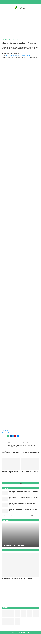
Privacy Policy (19, 1)
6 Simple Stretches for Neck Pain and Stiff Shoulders (14, 426)
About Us (31, 1)
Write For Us (14, 1)
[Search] (38, 21)
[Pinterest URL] (5, 614)
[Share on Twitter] (13, 436)
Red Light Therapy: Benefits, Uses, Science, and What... (30, 472)
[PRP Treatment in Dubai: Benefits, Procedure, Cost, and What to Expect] (11, 464)
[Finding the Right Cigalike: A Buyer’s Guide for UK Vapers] (20, 535)
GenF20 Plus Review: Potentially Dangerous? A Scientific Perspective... (18, 578)
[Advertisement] (20, 30)
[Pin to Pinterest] (15, 436)
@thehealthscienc (20, 626)
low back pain (9, 432)
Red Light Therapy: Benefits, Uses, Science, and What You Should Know (23, 497)
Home (4, 1)
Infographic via (5, 430)
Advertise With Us (8, 1)
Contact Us (36, 1)
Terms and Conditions (26, 1)
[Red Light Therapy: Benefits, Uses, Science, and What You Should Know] (30, 464)
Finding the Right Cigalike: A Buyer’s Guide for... (14, 545)
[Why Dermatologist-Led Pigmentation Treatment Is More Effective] (5, 505)
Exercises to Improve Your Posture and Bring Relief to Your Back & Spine (18, 55)
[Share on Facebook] (11, 436)
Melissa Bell (8, 44)
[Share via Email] (18, 436)
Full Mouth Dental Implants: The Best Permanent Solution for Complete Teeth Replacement (23, 510)
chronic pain (4, 432)
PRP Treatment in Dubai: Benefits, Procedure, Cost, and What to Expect (23, 491)
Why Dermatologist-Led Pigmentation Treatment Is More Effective (22, 503)
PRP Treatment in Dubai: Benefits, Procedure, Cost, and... (11, 472)
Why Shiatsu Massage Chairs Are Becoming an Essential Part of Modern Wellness (18, 515)
